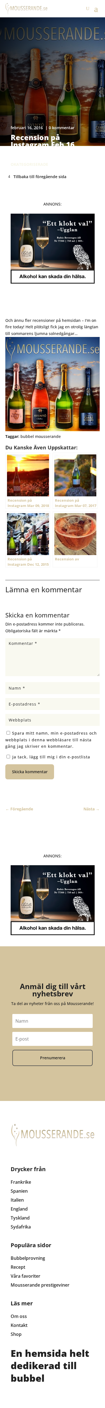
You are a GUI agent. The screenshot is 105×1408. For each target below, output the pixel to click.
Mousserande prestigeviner (40, 1285)
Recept (18, 1267)
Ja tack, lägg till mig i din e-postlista (50, 757)
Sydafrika (21, 1227)
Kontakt (19, 1325)
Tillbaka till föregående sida (39, 176)
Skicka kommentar (30, 771)
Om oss (19, 1316)
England (19, 1209)
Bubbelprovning (28, 1258)
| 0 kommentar (59, 127)
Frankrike (21, 1182)
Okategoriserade (29, 164)
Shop (16, 1334)
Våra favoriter (25, 1276)
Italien (17, 1200)
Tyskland (20, 1218)
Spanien (19, 1191)
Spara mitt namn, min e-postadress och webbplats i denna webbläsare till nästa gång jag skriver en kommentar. (51, 739)
